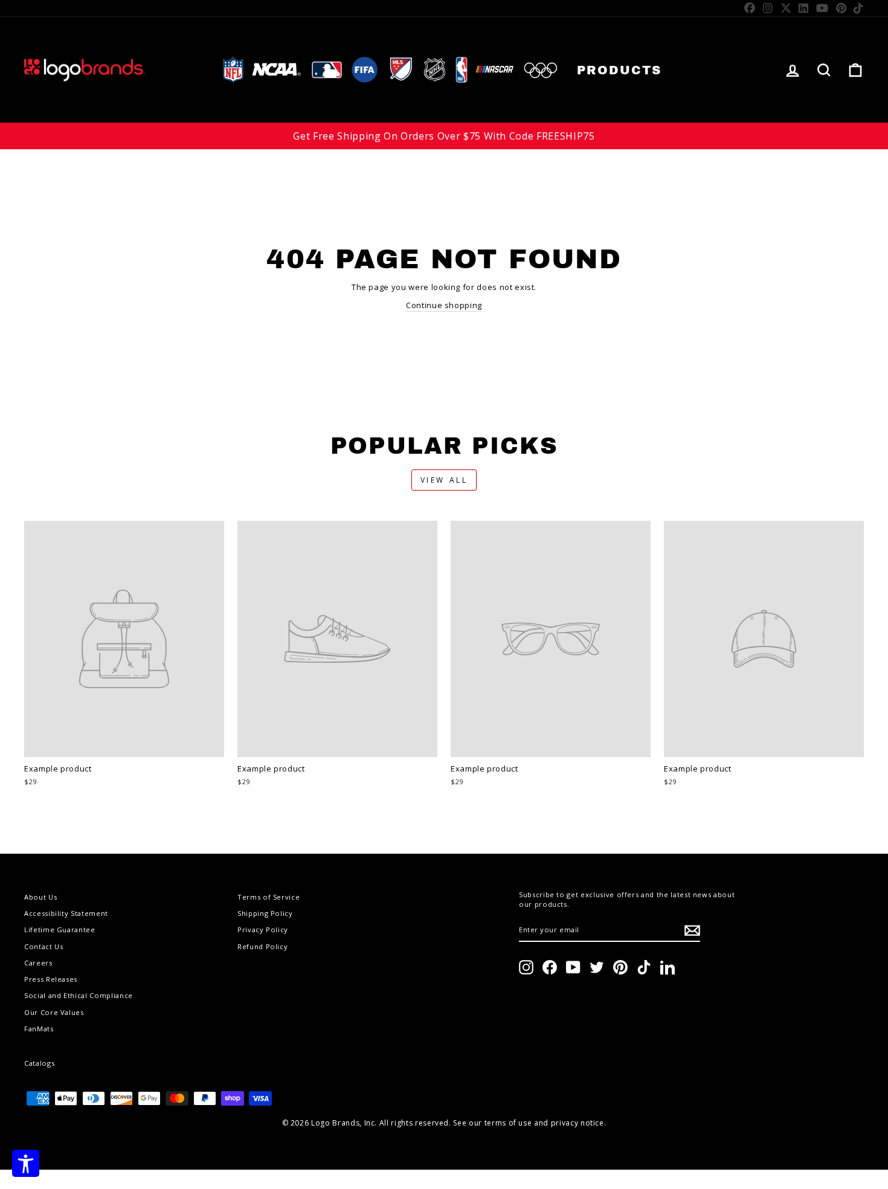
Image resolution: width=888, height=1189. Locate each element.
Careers (38, 962)
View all (444, 480)
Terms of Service (268, 896)
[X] (786, 8)
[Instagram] (768, 8)
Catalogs (39, 1063)
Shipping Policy (265, 913)
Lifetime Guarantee (59, 929)
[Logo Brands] (84, 70)
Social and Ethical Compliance (78, 995)
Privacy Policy (262, 929)
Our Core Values (54, 1012)
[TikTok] (859, 8)
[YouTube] (822, 8)
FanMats (39, 1028)
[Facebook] (750, 8)
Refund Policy (262, 946)
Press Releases (50, 979)
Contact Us (43, 946)
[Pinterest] (841, 8)
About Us (40, 896)
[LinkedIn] (804, 8)
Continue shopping (444, 305)
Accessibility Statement (66, 913)
